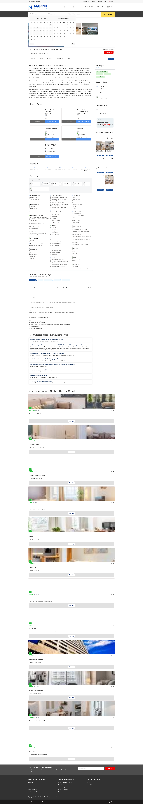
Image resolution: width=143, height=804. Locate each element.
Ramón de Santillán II (34, 441)
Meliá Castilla (32, 625)
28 (47, 36)
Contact (111, 7)
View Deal (100, 155)
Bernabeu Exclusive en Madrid (37, 472)
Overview (32, 59)
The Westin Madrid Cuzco (100, 168)
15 (60, 30)
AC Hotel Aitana (108, 168)
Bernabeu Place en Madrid (36, 503)
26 (41, 36)
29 (50, 36)
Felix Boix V (32, 533)
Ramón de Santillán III (35, 411)
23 (31, 36)
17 (67, 30)
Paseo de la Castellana (67, 344)
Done (73, 43)
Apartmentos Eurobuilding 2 (36, 656)
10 (67, 27)
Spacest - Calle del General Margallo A (39, 718)
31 (34, 39)
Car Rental (89, 7)
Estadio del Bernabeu (39, 347)
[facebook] (107, 799)
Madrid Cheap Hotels (63, 786)
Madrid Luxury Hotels (63, 784)
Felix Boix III (32, 564)
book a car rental (106, 124)
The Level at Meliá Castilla (36, 595)
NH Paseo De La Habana (99, 185)
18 (70, 30)
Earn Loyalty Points (32, 789)
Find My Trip (86, 1)
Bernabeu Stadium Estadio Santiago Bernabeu (54, 345)
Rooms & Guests (70, 13)
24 (34, 36)
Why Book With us (32, 786)
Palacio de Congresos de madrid (72, 345)
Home (67, 7)
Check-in (32, 13)
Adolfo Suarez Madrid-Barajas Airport (103, 113)
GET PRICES (108, 14)
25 (37, 36)
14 (57, 30)
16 (64, 30)
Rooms (41, 59)
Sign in (93, 1)
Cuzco (60, 344)
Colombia (46, 347)
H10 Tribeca (32, 748)
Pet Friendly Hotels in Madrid (65, 779)
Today (32, 43)
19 (73, 30)
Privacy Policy (31, 782)
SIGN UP (110, 765)
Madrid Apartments (63, 789)
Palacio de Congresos (38, 345)
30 (31, 39)
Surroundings (59, 59)
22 (60, 33)
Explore (89, 779)
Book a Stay (109, 52)
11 (70, 27)
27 (44, 36)
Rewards (100, 7)
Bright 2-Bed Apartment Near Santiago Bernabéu (99, 151)
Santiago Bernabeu (77, 344)
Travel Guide (91, 782)
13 (54, 30)
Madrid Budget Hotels (63, 782)
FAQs (68, 59)
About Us (30, 779)
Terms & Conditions (33, 784)
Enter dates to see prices (51, 121)
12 (73, 27)
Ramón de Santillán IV (107, 185)
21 (57, 33)
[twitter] (110, 799)
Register (100, 1)
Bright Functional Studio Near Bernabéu (109, 151)
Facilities (49, 59)
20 (54, 33)
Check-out (50, 13)
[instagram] (114, 799)
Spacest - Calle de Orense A (36, 687)
